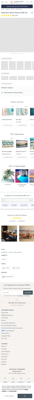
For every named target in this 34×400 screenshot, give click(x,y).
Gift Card (4, 359)
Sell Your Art (4, 354)
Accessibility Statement (8, 323)
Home (2, 9)
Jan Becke (18, 154)
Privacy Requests (9, 330)
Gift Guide (4, 356)
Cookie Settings (9, 396)
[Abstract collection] (5, 205)
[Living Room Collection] (24, 205)
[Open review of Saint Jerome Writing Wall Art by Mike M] (9, 234)
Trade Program (5, 351)
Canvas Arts (19, 134)
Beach (12, 9)
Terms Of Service (20, 295)
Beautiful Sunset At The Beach (21, 151)
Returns (3, 320)
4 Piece (8, 268)
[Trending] (14, 205)
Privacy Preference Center (8, 325)
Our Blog (3, 349)
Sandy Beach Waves (7, 119)
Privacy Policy (13, 391)
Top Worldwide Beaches (22, 185)
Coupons (3, 361)
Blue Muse (18, 119)
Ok (25, 396)
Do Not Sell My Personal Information (12, 328)
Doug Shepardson (6, 154)
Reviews (3, 364)
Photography (9, 276)
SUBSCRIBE (28, 292)
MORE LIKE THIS (8, 125)
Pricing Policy (5, 333)
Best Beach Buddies (7, 151)
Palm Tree (8, 184)
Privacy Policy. (27, 295)
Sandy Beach (19, 9)
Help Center (4, 312)
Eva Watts (18, 122)
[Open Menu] (2, 2)
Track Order (4, 318)
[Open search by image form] (3, 200)
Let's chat (4, 338)
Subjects (8, 9)
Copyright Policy (6, 336)
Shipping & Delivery (7, 315)
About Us (4, 346)
